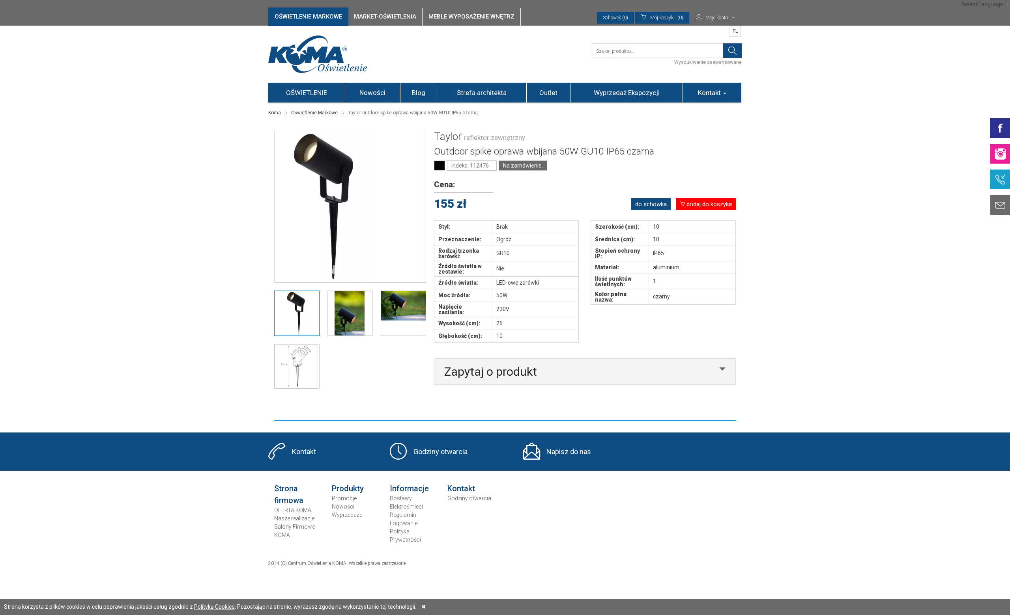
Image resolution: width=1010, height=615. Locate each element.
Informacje (409, 488)
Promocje (344, 498)
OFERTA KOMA (292, 510)
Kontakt (710, 93)
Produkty (348, 488)
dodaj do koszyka (708, 204)
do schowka (651, 204)
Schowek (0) (615, 17)
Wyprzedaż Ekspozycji (627, 93)
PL (735, 31)
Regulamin (403, 515)
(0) (666, 17)
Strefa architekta (482, 93)
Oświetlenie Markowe (314, 113)
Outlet (548, 93)
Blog (418, 93)
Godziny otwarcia (440, 451)
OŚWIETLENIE (306, 93)
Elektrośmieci (406, 506)
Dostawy (401, 498)
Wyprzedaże (347, 515)
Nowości (372, 93)
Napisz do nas (568, 451)
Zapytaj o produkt (490, 371)
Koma (274, 113)
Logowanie (403, 523)
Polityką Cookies (214, 607)
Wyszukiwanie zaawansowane (708, 62)
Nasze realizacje (294, 518)
